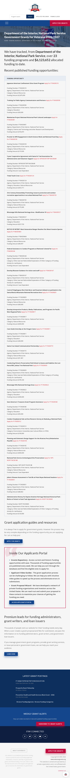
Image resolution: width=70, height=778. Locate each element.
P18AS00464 (22, 236)
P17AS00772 (22, 351)
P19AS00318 (22, 144)
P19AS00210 (22, 88)
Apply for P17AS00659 (40, 365)
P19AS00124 (22, 181)
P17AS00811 (22, 334)
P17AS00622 (22, 390)
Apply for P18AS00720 (49, 195)
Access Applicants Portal (22, 602)
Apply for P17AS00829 (49, 292)
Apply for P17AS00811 (43, 329)
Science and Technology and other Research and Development (33, 129)
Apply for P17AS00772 (46, 346)
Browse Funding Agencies (25, 702)
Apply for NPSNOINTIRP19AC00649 (45, 159)
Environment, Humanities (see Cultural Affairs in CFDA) (30, 431)
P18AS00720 (22, 200)
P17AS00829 (22, 297)
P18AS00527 (22, 217)
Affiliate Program (42, 16)
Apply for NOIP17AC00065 (44, 499)
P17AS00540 (22, 407)
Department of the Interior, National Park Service (39, 40)
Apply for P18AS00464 (14, 232)
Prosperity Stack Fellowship (25, 688)
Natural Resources (19, 93)
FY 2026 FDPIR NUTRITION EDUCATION (30, 681)
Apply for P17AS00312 (14, 421)
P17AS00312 (22, 426)
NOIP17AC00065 (24, 504)
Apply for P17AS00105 (20, 441)
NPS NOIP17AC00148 (25, 465)
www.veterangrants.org (58, 759)
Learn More (11, 654)
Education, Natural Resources (22, 185)
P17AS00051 (22, 485)
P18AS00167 (22, 275)
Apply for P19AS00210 (51, 83)
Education (16, 110)
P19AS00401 (22, 125)
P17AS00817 (22, 317)
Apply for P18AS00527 (53, 212)
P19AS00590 (22, 105)
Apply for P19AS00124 (27, 176)
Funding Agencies (15, 40)
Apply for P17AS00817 (28, 312)
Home (6, 40)
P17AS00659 (22, 370)
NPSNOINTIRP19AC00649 (27, 163)
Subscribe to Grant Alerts (50, 724)
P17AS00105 (22, 446)
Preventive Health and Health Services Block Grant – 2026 (35, 695)
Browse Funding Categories (44, 702)
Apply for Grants (59, 23)
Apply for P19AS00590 (53, 100)
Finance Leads (55, 16)
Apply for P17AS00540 (50, 402)
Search (30, 16)
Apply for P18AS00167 (47, 271)
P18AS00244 (22, 256)
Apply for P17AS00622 (42, 385)
